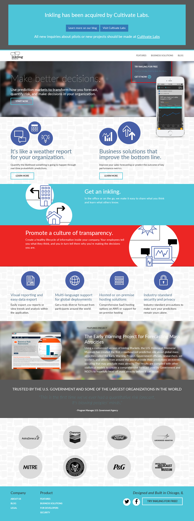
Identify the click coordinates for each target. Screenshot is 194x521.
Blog (180, 56)
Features (141, 56)
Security (45, 513)
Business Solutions (162, 56)
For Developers (49, 508)
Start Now (22, 101)
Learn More (22, 176)
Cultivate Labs (148, 37)
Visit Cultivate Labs (114, 28)
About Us (16, 499)
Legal (14, 508)
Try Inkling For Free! (162, 501)
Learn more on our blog (83, 28)
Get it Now (141, 77)
